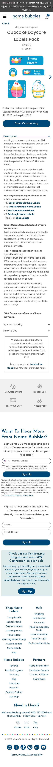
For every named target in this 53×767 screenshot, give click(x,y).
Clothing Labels (14, 631)
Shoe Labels (22, 218)
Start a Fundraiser (39, 666)
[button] (4, 17)
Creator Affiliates (39, 675)
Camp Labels (14, 617)
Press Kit (13, 688)
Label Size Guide (39, 635)
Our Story (14, 675)
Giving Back (39, 679)
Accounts (39, 623)
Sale (14, 653)
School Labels (14, 622)
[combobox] (6, 461)
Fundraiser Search (39, 670)
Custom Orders (14, 692)
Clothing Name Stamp (14, 639)
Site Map (14, 697)
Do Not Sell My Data (39, 643)
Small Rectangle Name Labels (24, 206)
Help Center (39, 618)
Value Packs (13, 635)
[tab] (26, 136)
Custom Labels (14, 644)
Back (6, 23)
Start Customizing (26, 123)
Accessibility (36, 755)
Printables (14, 683)
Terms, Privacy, (18, 755)
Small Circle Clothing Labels (24, 202)
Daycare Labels (14, 626)
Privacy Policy (28, 496)
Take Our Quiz (8, 3)
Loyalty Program (14, 670)
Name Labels (14, 648)
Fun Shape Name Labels (21, 210)
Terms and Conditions (13, 496)
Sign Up (27, 474)
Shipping (39, 614)
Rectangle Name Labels (21, 214)
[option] (26, 77)
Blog (14, 679)
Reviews (14, 666)
